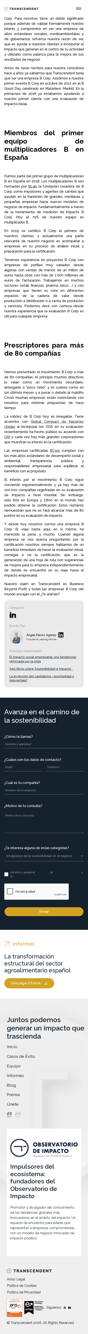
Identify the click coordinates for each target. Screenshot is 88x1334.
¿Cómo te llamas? (18, 737)
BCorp (55, 451)
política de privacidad (67, 872)
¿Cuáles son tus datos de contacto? (32, 760)
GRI (7, 437)
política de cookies (25, 876)
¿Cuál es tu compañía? (22, 783)
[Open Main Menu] (78, 8)
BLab (32, 186)
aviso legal (42, 872)
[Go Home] (21, 8)
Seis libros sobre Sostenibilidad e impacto (41, 669)
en (17, 1113)
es (9, 1113)
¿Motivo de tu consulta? (23, 806)
